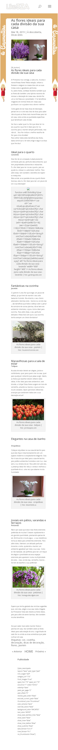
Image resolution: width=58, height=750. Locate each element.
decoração (16, 642)
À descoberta (34, 32)
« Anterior (17, 651)
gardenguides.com (35, 275)
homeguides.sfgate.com (30, 595)
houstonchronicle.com (30, 350)
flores (14, 645)
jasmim (22, 645)
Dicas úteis (17, 34)
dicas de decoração (34, 642)
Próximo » (40, 651)
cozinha (31, 639)
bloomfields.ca (31, 505)
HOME (28, 651)
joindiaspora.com (30, 428)
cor (23, 639)
